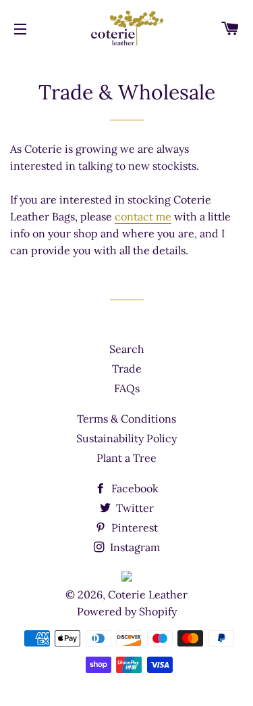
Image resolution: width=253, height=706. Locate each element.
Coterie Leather (148, 594)
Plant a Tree (126, 458)
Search (126, 349)
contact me (143, 216)
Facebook (134, 488)
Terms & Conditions (126, 418)
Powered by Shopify (127, 611)
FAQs (127, 388)
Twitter (133, 508)
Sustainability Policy (126, 438)
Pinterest (133, 527)
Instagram (133, 547)
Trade (127, 368)
